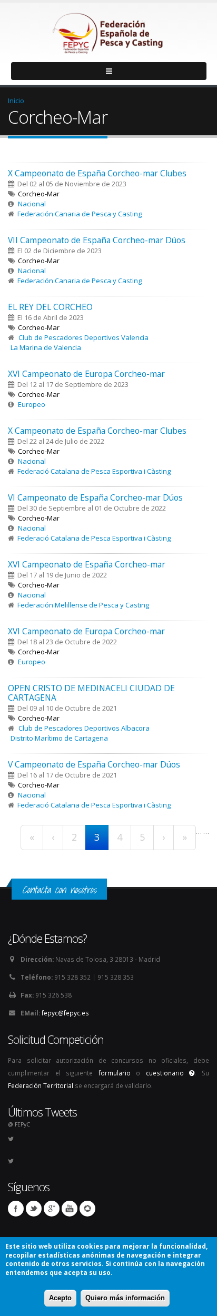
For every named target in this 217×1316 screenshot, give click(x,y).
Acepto (60, 1298)
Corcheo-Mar (39, 193)
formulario (114, 1073)
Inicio (16, 100)
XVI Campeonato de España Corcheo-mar (86, 564)
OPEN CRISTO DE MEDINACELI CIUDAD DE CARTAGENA (91, 692)
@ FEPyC (19, 1124)
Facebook (16, 1209)
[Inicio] (108, 30)
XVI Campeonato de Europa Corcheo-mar (86, 374)
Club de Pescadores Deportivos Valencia (83, 337)
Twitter (34, 1209)
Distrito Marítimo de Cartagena (59, 738)
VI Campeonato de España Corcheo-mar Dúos (95, 497)
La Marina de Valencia (46, 347)
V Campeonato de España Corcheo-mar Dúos (94, 764)
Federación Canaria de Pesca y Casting (79, 213)
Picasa (87, 1209)
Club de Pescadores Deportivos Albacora (84, 728)
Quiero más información (125, 1298)
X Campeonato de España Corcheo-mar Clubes (97, 173)
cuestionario (168, 1073)
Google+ (52, 1209)
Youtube (69, 1209)
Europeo (31, 404)
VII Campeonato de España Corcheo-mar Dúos (96, 240)
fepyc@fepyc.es (65, 1013)
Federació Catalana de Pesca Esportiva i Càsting (94, 471)
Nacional (32, 203)
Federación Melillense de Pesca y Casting (83, 605)
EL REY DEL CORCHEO (50, 307)
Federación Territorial (40, 1085)
